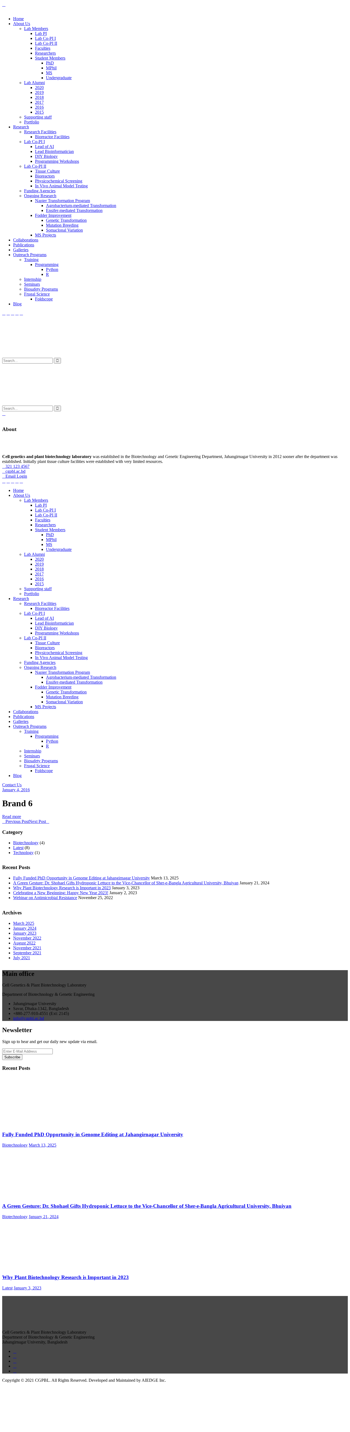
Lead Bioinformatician (54, 151)
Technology (23, 852)
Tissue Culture (47, 171)
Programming (47, 264)
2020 (39, 87)
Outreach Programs (29, 254)
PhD (50, 63)
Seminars (32, 284)
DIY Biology (46, 156)
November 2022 (27, 938)
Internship (32, 279)
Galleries (20, 249)
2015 (39, 112)
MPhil (51, 68)
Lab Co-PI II (46, 43)
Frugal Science (37, 294)
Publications (23, 245)
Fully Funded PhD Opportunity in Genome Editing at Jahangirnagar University (81, 878)
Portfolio (31, 122)
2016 (39, 107)
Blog (17, 304)
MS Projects (45, 235)
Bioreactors (45, 176)
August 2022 (24, 943)
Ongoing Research (40, 195)
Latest (18, 847)
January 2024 (24, 928)
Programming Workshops (57, 161)
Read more (11, 816)
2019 (39, 92)
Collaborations (25, 240)
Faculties (42, 48)
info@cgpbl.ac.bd (28, 1018)
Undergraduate (59, 77)
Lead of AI (44, 146)
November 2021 (27, 948)
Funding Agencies (40, 190)
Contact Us (12, 785)
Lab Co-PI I (45, 38)
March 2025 (23, 923)
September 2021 (27, 952)
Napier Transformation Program (62, 200)
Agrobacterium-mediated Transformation (81, 205)
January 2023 (24, 933)
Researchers (45, 53)
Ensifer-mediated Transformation (74, 210)
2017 (39, 102)
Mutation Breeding (62, 225)
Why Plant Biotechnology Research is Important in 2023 (62, 887)
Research (21, 127)
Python (52, 269)
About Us (21, 23)
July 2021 (21, 957)
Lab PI (41, 33)
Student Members (50, 58)
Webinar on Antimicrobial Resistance (45, 897)
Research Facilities (40, 131)
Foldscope (44, 299)
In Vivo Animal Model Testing (61, 186)
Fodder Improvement (53, 215)
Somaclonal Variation (64, 230)
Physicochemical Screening (58, 181)
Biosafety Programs (41, 289)
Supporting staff (38, 117)
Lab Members (36, 28)
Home (18, 18)
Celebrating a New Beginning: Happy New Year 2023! (60, 892)
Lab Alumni (34, 82)
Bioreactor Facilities (52, 136)
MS (49, 72)
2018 (39, 97)
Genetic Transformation (66, 220)
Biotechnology (26, 842)
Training (31, 259)
